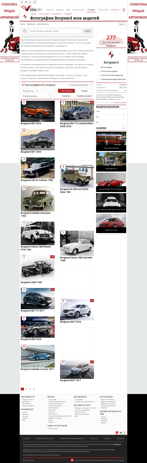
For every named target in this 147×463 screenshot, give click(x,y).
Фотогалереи (106, 67)
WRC (76, 410)
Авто (23, 24)
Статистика (103, 9)
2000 (52, 257)
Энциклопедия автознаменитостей (60, 416)
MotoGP (77, 414)
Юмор (51, 420)
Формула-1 (78, 408)
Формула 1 (116, 9)
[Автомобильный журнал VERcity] (31, 8)
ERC (79, 410)
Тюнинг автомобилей (56, 404)
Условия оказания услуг (45, 438)
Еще (121, 24)
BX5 (97, 117)
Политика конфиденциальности (72, 438)
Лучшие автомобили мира (57, 402)
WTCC (80, 412)
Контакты (120, 438)
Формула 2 (86, 408)
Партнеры (107, 438)
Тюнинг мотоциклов (55, 406)
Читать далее (120, 102)
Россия (24, 412)
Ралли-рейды (85, 410)
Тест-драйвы (52, 399)
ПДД (68, 9)
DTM (76, 412)
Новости (50, 9)
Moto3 (87, 414)
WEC (83, 412)
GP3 (94, 408)
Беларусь (25, 418)
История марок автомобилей (84, 402)
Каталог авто (79, 9)
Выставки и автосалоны (108, 406)
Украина (25, 416)
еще (123, 128)
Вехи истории (53, 414)
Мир (23, 420)
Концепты (66, 96)
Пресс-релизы (53, 428)
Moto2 (82, 414)
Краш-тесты (52, 410)
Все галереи (66, 91)
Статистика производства (112, 75)
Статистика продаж (109, 71)
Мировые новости (28, 399)
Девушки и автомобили (108, 402)
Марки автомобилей (107, 399)
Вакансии (94, 438)
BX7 (92, 102)
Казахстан (25, 414)
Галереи (91, 9)
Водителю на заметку (55, 418)
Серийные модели (84, 96)
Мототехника (26, 404)
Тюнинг (84, 91)
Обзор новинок (54, 408)
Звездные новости (28, 406)
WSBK (76, 416)
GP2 (91, 408)
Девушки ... (52, 422)
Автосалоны (43, 24)
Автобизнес (26, 402)
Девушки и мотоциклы (108, 404)
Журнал (59, 9)
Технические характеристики (113, 79)
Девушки (31, 24)
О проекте (26, 438)
